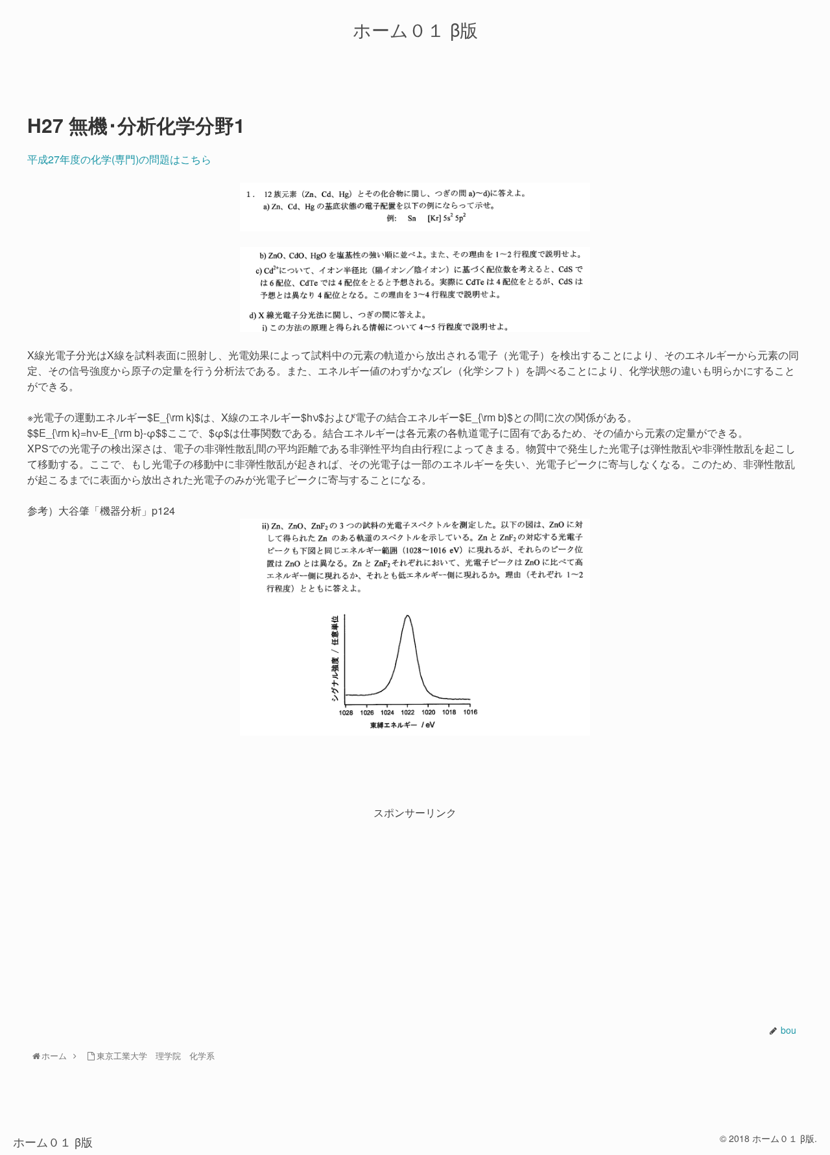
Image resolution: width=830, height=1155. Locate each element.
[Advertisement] (415, 912)
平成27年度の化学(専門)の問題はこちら (119, 159)
